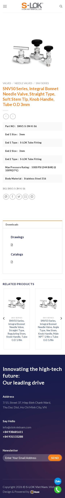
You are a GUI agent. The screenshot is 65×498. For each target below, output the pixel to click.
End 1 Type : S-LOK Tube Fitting (23, 142)
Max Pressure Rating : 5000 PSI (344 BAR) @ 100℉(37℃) (30, 169)
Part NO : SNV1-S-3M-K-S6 (21, 126)
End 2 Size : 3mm (15, 150)
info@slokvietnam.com (17, 427)
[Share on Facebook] (13, 197)
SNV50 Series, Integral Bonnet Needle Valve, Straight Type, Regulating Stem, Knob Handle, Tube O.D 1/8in (16, 330)
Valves (7, 83)
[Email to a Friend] (26, 197)
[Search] (61, 6)
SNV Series (42, 83)
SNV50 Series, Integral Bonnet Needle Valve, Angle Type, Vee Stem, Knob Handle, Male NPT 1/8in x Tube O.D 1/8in (48, 330)
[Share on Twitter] (19, 197)
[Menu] (5, 6)
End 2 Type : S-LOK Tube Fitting (23, 159)
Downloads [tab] (12, 224)
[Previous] (4, 318)
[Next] (61, 318)
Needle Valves (23, 83)
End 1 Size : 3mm (15, 134)
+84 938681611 (13, 431)
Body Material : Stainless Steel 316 (25, 178)
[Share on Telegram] (32, 197)
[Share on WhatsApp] (6, 197)
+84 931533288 (13, 436)
